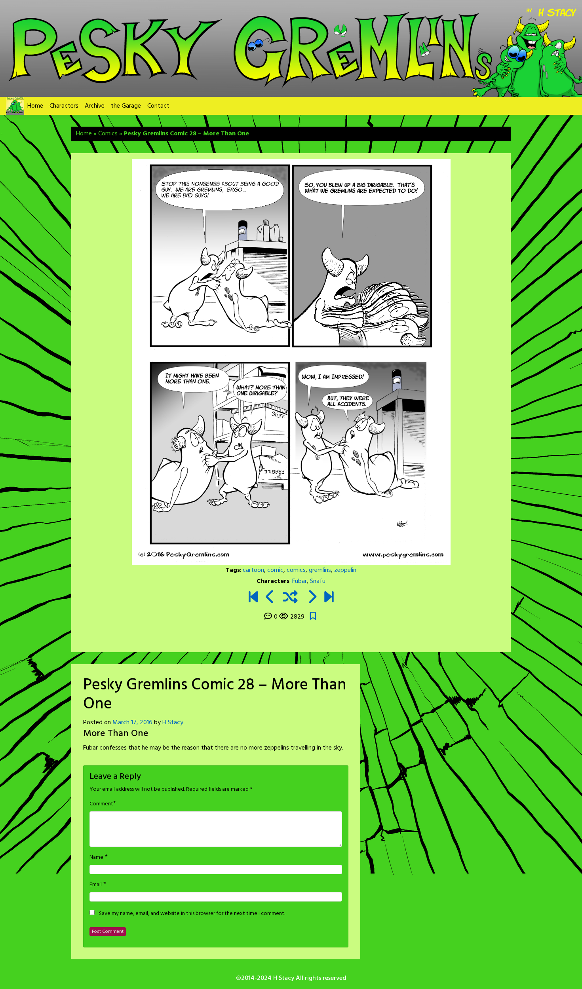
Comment (101, 804)
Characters (63, 106)
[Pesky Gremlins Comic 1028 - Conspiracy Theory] (328, 598)
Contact (158, 106)
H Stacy (172, 723)
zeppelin (345, 570)
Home (35, 106)
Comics (108, 134)
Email (95, 885)
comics (296, 570)
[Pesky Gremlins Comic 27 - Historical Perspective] (270, 598)
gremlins (320, 570)
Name (96, 858)
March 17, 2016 (132, 723)
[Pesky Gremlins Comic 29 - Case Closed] (311, 598)
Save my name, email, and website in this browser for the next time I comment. (192, 914)
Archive (95, 106)
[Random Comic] (290, 598)
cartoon (253, 570)
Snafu (317, 581)
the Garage (126, 106)
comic (275, 570)
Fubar (299, 581)
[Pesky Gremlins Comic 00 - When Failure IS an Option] (253, 598)
